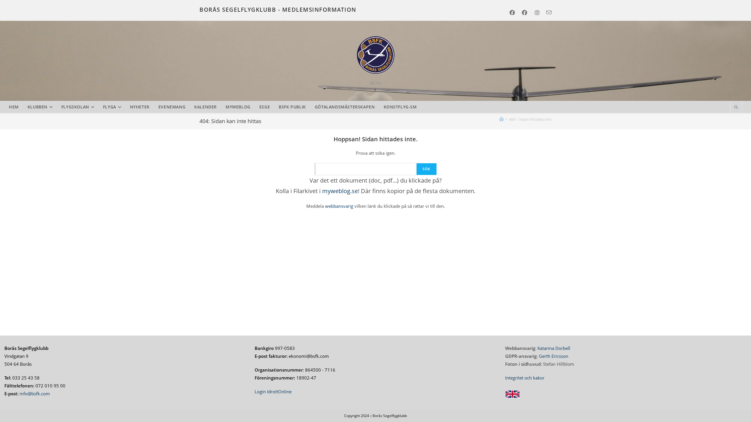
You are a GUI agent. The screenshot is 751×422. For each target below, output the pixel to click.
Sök (426, 168)
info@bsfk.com (35, 394)
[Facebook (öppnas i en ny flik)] (514, 13)
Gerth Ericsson (553, 356)
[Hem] (501, 119)
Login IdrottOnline (273, 391)
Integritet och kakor (524, 378)
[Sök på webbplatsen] (736, 107)
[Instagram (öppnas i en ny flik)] (539, 13)
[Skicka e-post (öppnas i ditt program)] (548, 13)
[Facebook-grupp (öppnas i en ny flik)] (526, 13)
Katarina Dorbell (553, 348)
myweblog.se (340, 191)
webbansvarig (338, 206)
